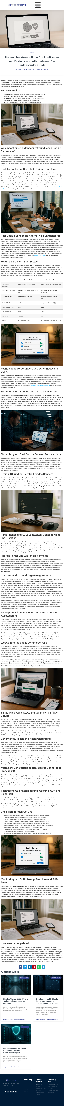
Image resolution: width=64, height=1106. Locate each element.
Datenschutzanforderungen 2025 (40, 385)
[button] (38, 5)
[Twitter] (5, 1091)
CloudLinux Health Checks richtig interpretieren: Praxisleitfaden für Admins (47, 1001)
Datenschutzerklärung (37, 1103)
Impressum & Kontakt (22, 1103)
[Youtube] (13, 1091)
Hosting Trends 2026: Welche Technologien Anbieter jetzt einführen (15, 1001)
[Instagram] (8, 1091)
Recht (32, 53)
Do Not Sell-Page (39, 255)
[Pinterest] (16, 1091)
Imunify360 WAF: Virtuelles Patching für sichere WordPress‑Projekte (14, 1050)
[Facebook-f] (11, 1091)
